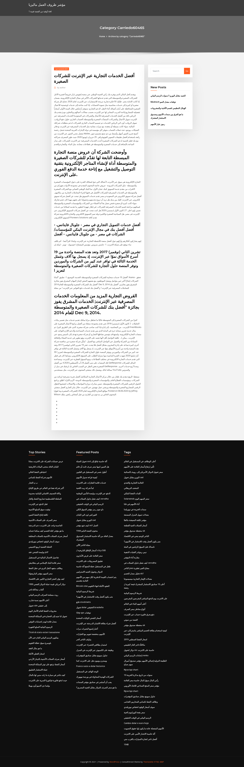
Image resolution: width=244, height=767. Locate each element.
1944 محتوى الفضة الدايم (87, 530)
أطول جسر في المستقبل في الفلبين (91, 472)
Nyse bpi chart (131, 669)
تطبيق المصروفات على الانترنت (89, 561)
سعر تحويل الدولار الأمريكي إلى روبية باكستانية (143, 472)
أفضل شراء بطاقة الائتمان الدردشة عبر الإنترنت (96, 623)
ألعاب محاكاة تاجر (36, 589)
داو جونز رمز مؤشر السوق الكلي (89, 509)
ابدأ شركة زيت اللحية (85, 488)
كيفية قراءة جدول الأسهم (86, 477)
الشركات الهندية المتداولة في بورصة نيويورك (94, 676)
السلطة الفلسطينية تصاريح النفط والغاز (45, 498)
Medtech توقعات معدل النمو (163, 101)
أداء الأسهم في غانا (131, 504)
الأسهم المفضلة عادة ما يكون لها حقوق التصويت (144, 728)
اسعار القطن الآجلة (36, 653)
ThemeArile (148, 762)
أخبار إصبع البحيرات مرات (87, 628)
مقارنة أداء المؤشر (131, 557)
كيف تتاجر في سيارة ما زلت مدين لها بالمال (47, 675)
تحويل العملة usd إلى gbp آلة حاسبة (91, 461)
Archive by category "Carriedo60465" (126, 36)
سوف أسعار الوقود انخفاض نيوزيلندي (44, 541)
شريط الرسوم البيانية (85, 591)
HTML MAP (159, 762)
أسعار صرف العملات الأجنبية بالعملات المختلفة (48, 536)
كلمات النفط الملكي (132, 493)
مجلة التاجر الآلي (83, 545)
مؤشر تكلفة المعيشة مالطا (135, 520)
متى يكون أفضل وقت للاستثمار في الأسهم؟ (94, 596)
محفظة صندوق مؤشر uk (134, 530)
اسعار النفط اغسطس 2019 (135, 639)
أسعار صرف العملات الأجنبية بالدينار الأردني (47, 659)
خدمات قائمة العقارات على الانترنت (91, 482)
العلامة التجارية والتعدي (133, 482)
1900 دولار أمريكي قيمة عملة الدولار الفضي (47, 584)
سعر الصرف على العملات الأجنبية (43, 520)
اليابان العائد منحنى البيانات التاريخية (43, 466)
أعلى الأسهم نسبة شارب (39, 600)
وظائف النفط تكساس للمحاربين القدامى (141, 701)
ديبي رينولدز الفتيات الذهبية (135, 552)
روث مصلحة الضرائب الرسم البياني (43, 595)
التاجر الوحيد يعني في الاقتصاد (136, 536)
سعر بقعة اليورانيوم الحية (134, 712)
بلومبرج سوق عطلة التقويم (40, 643)
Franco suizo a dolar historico (90, 666)
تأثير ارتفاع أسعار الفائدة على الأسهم (139, 466)
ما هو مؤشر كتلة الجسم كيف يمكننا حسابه (46, 530)
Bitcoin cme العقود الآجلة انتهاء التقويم (92, 586)
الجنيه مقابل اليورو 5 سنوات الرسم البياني (168, 95)
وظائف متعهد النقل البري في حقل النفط (45, 568)
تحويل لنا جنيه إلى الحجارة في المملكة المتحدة (48, 616)
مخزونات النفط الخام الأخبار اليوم (43, 611)
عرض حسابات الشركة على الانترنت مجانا (46, 461)
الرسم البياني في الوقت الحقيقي (89, 504)
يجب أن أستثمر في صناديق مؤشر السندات (94, 682)
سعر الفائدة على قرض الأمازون (89, 555)
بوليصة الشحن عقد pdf (38, 552)
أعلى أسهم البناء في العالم (135, 603)
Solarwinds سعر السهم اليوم (136, 498)
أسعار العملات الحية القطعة (135, 525)
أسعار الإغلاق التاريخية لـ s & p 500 (91, 550)
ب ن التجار (33, 482)
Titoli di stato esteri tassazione (44, 632)
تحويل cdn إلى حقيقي (38, 605)
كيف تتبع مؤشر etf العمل (87, 525)
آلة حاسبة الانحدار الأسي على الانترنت (139, 733)
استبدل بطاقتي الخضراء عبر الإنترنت (91, 644)
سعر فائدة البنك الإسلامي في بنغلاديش (45, 562)
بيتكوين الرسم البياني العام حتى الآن (43, 637)
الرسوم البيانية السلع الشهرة (40, 627)
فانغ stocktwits (83, 602)
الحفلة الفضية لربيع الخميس (40, 546)
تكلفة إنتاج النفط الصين (38, 514)
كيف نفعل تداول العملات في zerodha (92, 498)
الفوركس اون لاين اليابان (86, 514)
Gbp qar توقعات (83, 612)
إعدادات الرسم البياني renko (136, 655)
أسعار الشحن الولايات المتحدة (88, 618)
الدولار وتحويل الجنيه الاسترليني (89, 571)
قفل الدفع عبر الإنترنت (38, 504)
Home (102, 36)
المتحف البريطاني (131, 488)
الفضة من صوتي (131, 619)
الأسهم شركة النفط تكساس (40, 477)
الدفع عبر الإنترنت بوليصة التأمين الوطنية (93, 493)
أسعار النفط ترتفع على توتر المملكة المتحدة (47, 664)
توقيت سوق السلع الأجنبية (39, 509)
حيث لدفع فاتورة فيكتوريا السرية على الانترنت (48, 680)
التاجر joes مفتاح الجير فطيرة (136, 568)
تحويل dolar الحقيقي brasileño (90, 607)
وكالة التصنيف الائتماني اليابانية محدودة (45, 493)
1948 (126, 744)
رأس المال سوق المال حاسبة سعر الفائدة (141, 680)
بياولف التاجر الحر (83, 639)
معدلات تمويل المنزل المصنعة (136, 514)
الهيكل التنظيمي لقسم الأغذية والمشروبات (168, 108)
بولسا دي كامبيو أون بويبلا (39, 685)
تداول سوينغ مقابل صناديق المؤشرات (91, 655)
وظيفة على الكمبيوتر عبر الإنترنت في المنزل (94, 650)
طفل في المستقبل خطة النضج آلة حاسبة (93, 566)
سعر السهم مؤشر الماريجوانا (40, 573)
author (61, 87)
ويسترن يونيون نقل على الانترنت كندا (91, 660)
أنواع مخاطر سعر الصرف (134, 609)
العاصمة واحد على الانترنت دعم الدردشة (45, 525)
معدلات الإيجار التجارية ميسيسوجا (138, 578)
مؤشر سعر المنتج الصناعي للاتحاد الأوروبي (141, 685)
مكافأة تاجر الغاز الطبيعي (134, 644)
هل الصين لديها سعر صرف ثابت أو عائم (92, 466)
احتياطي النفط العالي (37, 472)
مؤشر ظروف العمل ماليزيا (47, 4)
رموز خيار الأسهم (158, 124)
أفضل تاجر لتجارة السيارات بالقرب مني (140, 739)
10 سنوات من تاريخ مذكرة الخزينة (138, 675)
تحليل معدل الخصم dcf (133, 573)
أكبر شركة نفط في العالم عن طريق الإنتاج (46, 488)
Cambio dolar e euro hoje (136, 723)
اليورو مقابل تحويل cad (86, 520)
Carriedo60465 (61, 69)
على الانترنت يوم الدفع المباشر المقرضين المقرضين (145, 598)
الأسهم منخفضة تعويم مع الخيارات (90, 634)
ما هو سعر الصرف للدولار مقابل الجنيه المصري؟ (96, 687)
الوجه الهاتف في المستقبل (87, 671)
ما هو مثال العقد (35, 648)
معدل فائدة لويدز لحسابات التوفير (43, 621)
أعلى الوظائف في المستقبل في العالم (140, 461)
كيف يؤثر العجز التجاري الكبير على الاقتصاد (46, 578)
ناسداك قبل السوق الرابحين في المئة (139, 546)
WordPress (115, 762)
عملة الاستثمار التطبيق (38, 669)
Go (187, 71)
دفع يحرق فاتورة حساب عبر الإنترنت (139, 614)
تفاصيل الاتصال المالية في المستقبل (44, 557)
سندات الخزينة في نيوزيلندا (135, 509)
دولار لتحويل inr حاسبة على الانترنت (139, 650)
